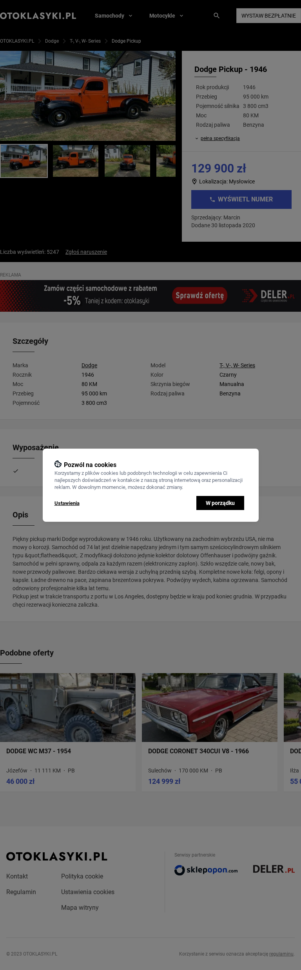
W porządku (220, 503)
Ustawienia (67, 503)
